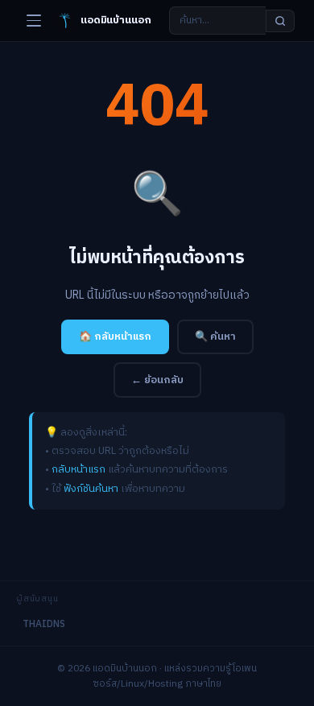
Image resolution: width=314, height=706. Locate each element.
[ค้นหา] (280, 21)
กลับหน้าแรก (78, 469)
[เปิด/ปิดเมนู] (33, 20)
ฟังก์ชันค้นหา (91, 489)
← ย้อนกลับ (157, 380)
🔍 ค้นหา (215, 336)
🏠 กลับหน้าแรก (115, 336)
